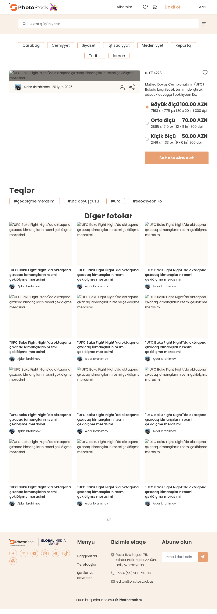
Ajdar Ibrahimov (48, 86)
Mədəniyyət (152, 45)
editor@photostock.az (134, 581)
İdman (119, 55)
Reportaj (183, 45)
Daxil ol (172, 7)
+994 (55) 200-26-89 (133, 573)
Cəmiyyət (61, 45)
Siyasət (89, 45)
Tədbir (95, 55)
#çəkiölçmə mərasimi (34, 201)
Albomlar (124, 6)
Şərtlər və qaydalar (85, 575)
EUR (203, 26)
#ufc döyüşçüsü (83, 201)
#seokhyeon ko (147, 201)
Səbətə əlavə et (176, 158)
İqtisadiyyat (119, 45)
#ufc (115, 201)
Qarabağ (31, 45)
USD (202, 16)
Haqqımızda (87, 556)
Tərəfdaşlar (87, 564)
